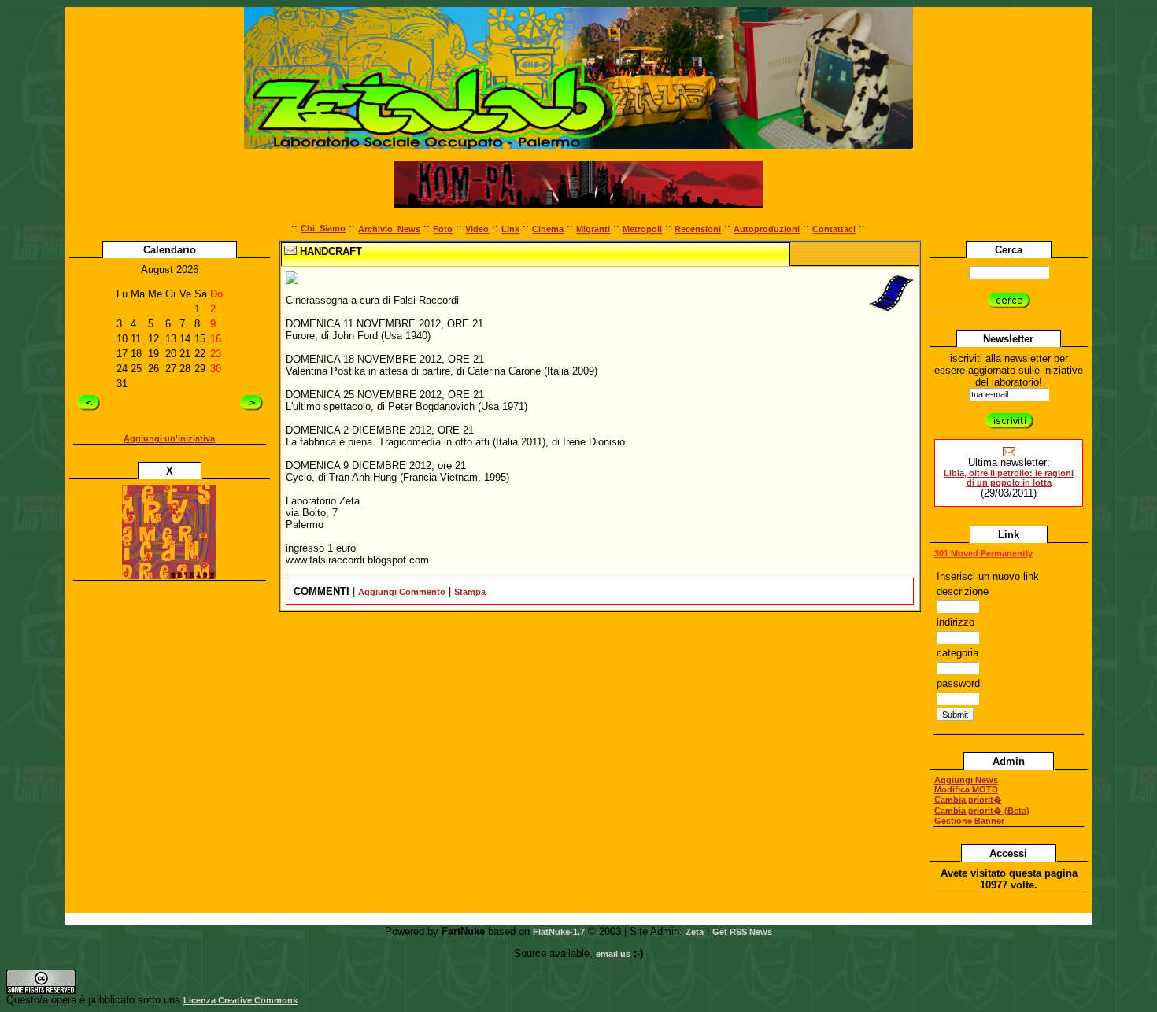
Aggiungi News (966, 780)
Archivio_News (389, 229)
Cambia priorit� (968, 799)
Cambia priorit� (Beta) (981, 810)
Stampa (470, 591)
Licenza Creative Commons (240, 1000)
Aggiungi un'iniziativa (169, 438)
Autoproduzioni (767, 229)
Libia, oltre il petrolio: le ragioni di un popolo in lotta (1009, 477)
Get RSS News (742, 931)
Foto (443, 229)
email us (613, 953)
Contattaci (834, 229)
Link (510, 229)
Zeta (695, 931)
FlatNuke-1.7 (559, 931)
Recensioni (698, 229)
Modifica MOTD (966, 789)
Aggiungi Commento (401, 591)
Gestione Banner (969, 820)
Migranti (593, 229)
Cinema (548, 229)
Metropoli (642, 229)
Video (477, 229)
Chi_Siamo (323, 228)
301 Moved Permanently (983, 553)
